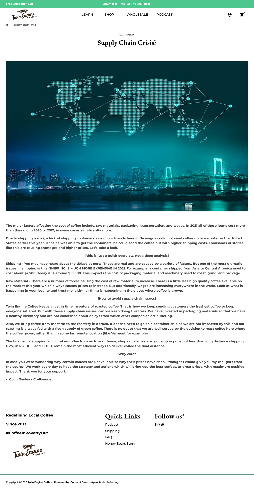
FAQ (108, 437)
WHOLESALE (137, 14)
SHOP (111, 14)
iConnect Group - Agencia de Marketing (94, 482)
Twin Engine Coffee (40, 482)
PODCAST (164, 14)
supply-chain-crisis (25, 24)
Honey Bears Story (120, 443)
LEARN (89, 14)
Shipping (112, 431)
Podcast (111, 424)
